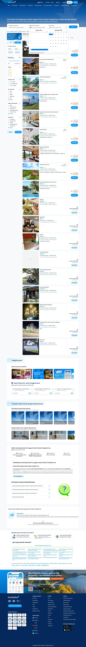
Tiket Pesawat (50, 600)
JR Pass (49, 610)
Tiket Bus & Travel (51, 604)
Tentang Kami (35, 608)
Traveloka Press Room (67, 615)
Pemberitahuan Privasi (67, 606)
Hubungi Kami (35, 600)
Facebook (36, 617)
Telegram (36, 630)
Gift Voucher (50, 625)
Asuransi (49, 621)
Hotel (49, 598)
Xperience (50, 613)
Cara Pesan (34, 598)
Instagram (36, 620)
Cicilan (33, 606)
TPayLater (50, 623)
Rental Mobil (50, 608)
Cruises (49, 615)
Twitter (35, 628)
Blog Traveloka (66, 604)
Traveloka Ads (66, 617)
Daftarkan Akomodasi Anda (68, 610)
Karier (33, 604)
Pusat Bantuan (35, 602)
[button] (70, 2)
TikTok (35, 622)
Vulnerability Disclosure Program (69, 619)
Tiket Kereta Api (51, 602)
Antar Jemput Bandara (52, 606)
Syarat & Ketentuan (67, 608)
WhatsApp (36, 633)
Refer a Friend (66, 602)
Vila (48, 617)
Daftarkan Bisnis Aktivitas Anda (69, 613)
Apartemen (50, 619)
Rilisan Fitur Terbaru (36, 610)
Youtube (36, 625)
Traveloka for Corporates (68, 598)
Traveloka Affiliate (66, 600)
